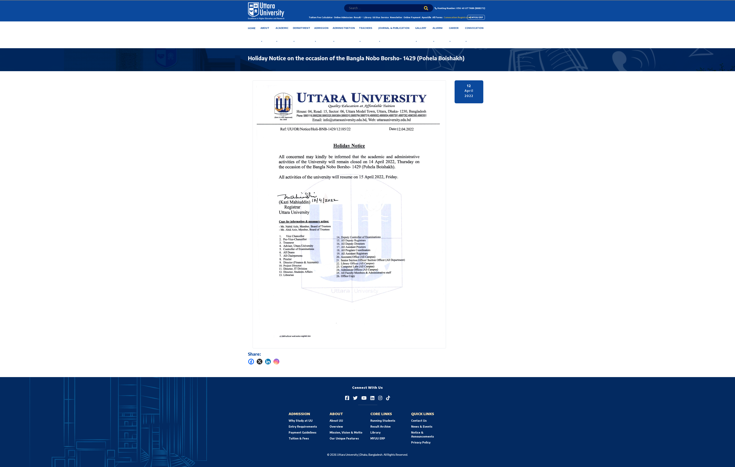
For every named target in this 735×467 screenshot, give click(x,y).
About (265, 28)
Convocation (474, 28)
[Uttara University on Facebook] (347, 398)
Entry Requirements (303, 426)
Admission (321, 28)
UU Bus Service (380, 17)
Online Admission (343, 17)
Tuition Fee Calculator (321, 17)
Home (252, 28)
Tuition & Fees (299, 438)
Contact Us (419, 420)
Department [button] (301, 28)
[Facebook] (251, 361)
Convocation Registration (457, 17)
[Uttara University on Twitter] (355, 398)
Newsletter (396, 17)
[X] (259, 361)
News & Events (421, 426)
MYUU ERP (477, 17)
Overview (336, 426)
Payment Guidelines (302, 432)
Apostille (426, 17)
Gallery (420, 28)
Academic (282, 28)
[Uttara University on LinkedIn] (372, 398)
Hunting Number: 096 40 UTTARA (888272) (461, 8)
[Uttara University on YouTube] (364, 398)
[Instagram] (276, 361)
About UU (336, 420)
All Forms (437, 17)
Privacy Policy (420, 442)
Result (357, 17)
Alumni (438, 28)
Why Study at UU (301, 420)
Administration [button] (344, 28)
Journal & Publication (393, 28)
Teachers (365, 28)
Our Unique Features (344, 438)
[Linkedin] (268, 361)
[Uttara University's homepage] (266, 10)
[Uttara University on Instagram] (380, 398)
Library (367, 17)
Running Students (382, 420)
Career (454, 28)
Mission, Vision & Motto (346, 432)
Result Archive (380, 426)
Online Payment (412, 17)
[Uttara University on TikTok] (388, 398)
